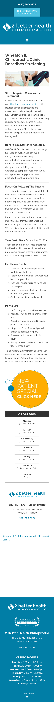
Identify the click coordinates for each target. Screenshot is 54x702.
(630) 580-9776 (27, 4)
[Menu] (27, 697)
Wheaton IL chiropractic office (24, 104)
